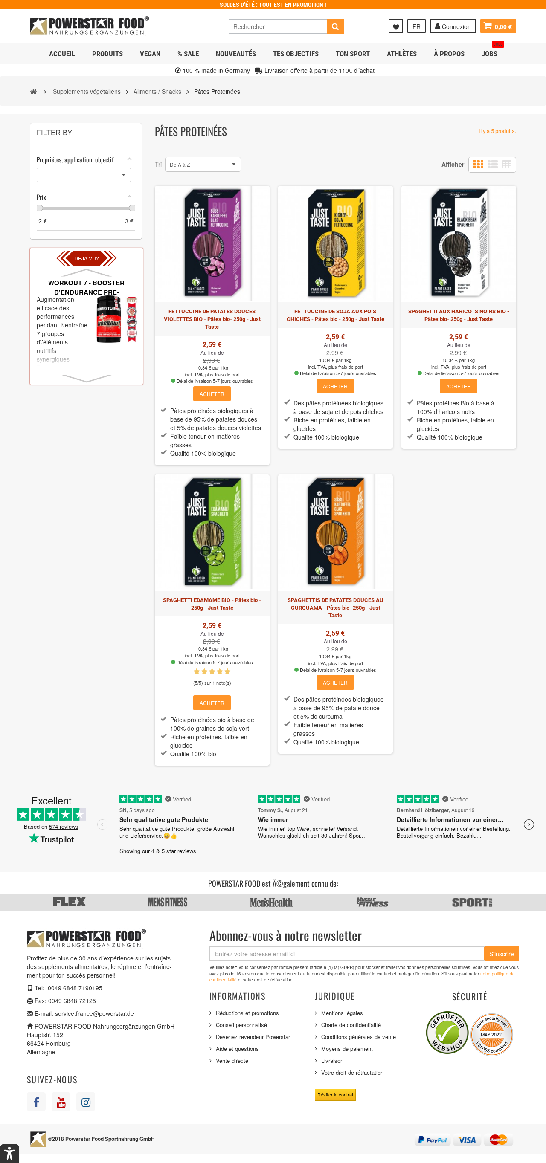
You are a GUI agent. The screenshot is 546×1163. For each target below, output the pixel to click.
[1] (197, 672)
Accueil (62, 53)
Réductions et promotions (247, 1013)
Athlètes (402, 53)
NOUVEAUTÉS (236, 53)
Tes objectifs (296, 53)
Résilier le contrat (335, 1094)
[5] (227, 672)
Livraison (332, 1060)
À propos (449, 53)
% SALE (188, 53)
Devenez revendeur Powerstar (253, 1037)
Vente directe (232, 1060)
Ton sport (353, 53)
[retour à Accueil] (33, 91)
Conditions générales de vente (358, 1037)
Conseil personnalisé (241, 1025)
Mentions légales (342, 1013)
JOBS (492, 50)
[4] (220, 672)
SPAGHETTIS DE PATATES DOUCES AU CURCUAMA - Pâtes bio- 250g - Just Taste (335, 608)
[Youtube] (61, 1101)
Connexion (455, 26)
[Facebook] (36, 1101)
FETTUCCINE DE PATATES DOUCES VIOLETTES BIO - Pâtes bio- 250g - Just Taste (212, 319)
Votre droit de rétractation (352, 1072)
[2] (204, 672)
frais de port (227, 374)
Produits (107, 53)
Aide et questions (237, 1048)
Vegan (150, 53)
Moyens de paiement (347, 1048)
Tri (158, 164)
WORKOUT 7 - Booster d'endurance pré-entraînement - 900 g (86, 292)
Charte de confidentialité (351, 1025)
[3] (212, 672)
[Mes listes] (396, 26)
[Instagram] (85, 1101)
